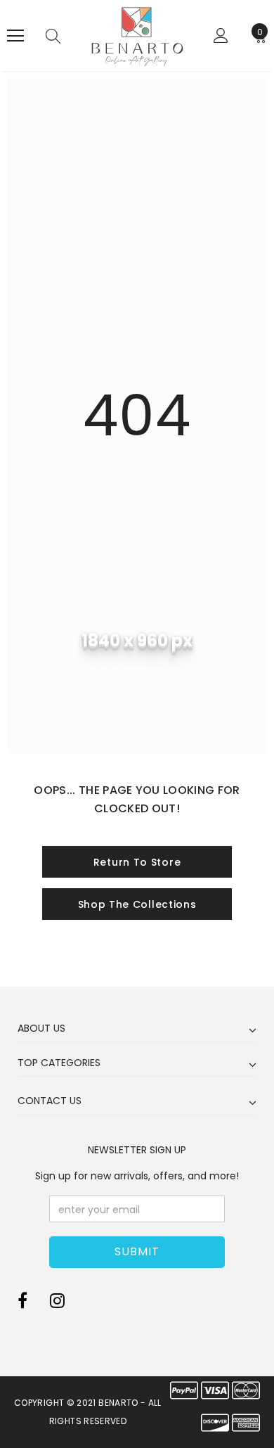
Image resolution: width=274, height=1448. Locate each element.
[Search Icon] (53, 36)
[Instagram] (57, 1301)
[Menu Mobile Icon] (15, 35)
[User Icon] (221, 35)
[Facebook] (22, 1301)
